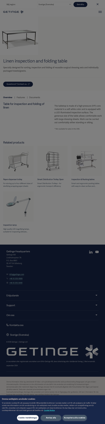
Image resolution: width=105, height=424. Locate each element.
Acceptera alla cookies (74, 418)
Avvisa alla (51, 418)
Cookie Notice (49, 410)
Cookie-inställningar (27, 418)
